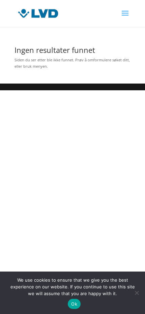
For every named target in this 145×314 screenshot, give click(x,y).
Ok (74, 304)
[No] (136, 292)
